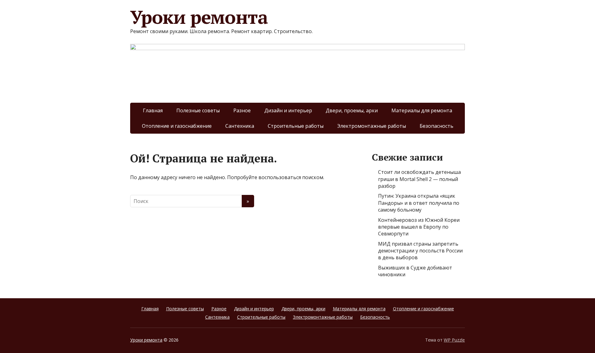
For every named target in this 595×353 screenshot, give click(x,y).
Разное (242, 110)
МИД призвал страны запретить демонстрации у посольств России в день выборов (420, 250)
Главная (153, 110)
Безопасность (436, 126)
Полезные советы (198, 110)
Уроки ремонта (198, 17)
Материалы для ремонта (421, 110)
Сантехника (239, 126)
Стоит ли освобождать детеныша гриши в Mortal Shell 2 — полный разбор (419, 179)
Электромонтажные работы (371, 126)
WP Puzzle (454, 340)
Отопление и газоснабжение (177, 126)
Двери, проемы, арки (352, 110)
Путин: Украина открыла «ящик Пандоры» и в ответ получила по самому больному (418, 202)
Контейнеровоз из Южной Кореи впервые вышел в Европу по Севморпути (419, 227)
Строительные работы (296, 126)
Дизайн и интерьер (288, 110)
